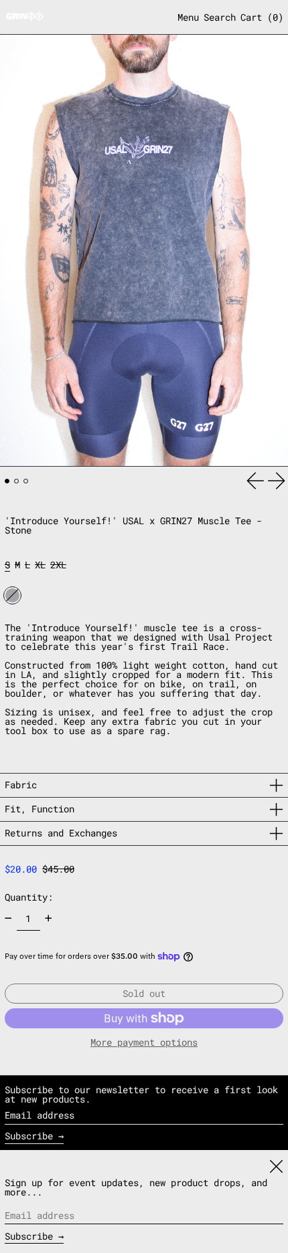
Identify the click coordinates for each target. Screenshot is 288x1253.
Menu (188, 17)
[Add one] (48, 918)
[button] (220, 17)
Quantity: (29, 897)
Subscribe (29, 1135)
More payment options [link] (144, 1042)
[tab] (7, 481)
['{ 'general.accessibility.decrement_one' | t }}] (8, 918)
